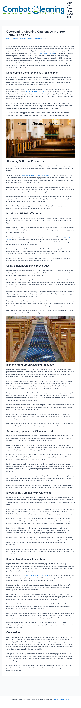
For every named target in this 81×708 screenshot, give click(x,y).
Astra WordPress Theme (60, 699)
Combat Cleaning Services (70, 9)
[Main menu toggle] (77, 10)
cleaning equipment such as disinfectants (35, 175)
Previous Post (7, 680)
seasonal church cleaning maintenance (36, 575)
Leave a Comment (12, 39)
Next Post (74, 680)
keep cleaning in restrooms (35, 91)
